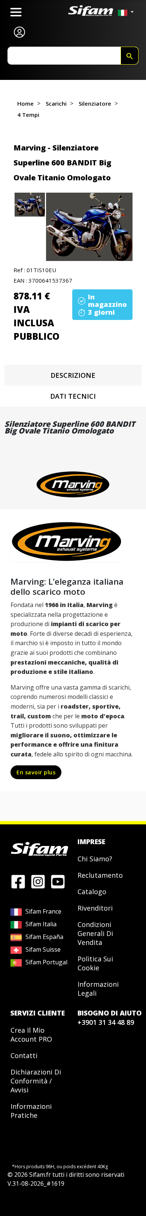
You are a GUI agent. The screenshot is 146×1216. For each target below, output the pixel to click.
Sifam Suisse (43, 949)
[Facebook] (18, 881)
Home (25, 103)
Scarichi (56, 103)
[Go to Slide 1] (30, 205)
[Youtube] (58, 881)
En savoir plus (35, 772)
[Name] (130, 56)
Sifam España (44, 937)
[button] (89, 227)
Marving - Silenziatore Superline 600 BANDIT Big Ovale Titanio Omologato (62, 163)
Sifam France (43, 911)
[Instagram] (38, 881)
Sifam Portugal (46, 962)
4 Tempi (28, 114)
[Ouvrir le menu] (15, 12)
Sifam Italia (41, 924)
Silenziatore (95, 103)
